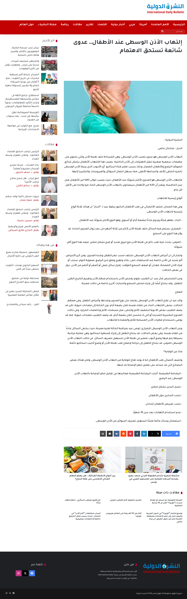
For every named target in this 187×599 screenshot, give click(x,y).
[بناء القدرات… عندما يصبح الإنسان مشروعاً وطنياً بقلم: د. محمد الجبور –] (49, 168)
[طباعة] (103, 434)
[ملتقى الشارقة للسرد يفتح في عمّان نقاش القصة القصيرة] (49, 295)
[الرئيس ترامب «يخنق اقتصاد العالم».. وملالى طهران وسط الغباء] (49, 155)
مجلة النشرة (48, 24)
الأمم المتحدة (160, 24)
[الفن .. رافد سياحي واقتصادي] (49, 308)
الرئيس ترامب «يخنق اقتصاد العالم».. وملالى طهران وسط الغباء (22, 155)
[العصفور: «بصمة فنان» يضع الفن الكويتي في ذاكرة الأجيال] (49, 256)
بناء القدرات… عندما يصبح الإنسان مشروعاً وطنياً (24, 169)
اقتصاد (102, 24)
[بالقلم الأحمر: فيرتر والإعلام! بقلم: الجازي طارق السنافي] (49, 230)
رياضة (65, 24)
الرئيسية (179, 24)
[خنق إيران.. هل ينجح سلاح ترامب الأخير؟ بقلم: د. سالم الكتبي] (49, 185)
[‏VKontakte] (117, 434)
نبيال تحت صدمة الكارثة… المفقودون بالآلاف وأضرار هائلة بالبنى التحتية (25, 52)
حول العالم (26, 24)
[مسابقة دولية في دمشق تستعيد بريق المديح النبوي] (49, 282)
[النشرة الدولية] (165, 8)
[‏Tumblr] (137, 434)
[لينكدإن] (144, 434)
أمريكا (143, 24)
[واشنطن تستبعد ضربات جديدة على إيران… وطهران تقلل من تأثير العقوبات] (49, 65)
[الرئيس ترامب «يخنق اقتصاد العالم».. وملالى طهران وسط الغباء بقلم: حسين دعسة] (49, 213)
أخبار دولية (118, 24)
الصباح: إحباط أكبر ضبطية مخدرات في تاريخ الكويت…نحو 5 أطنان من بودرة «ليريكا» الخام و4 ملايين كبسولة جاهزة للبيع (22, 82)
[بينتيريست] (130, 434)
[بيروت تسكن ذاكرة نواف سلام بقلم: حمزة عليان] (49, 200)
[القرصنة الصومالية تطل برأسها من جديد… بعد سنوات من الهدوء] (49, 116)
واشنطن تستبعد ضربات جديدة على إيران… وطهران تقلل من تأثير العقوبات (22, 65)
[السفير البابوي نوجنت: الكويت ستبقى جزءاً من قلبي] (49, 269)
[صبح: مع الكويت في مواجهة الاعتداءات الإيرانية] (49, 129)
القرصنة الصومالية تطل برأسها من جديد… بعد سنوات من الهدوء (22, 116)
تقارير (89, 24)
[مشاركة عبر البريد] (110, 434)
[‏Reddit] (123, 434)
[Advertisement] (61, 9)
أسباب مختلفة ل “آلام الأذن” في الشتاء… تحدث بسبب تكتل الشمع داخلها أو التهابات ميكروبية (85, 516)
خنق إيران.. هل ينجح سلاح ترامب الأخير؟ (24, 182)
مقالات (77, 24)
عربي (132, 24)
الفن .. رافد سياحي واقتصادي (23, 304)
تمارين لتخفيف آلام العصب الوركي (125, 500)
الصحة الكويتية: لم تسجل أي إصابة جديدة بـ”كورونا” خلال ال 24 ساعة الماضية (166, 503)
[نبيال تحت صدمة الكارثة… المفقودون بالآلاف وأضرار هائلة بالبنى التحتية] (49, 51)
